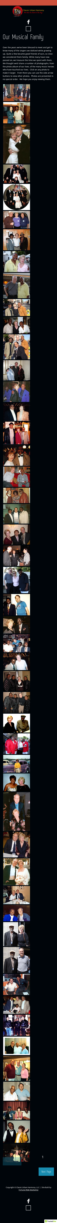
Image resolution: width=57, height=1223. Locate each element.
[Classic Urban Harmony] (28, 11)
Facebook (28, 21)
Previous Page (12, 1161)
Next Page (46, 1172)
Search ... (28, 28)
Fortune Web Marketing (28, 1190)
